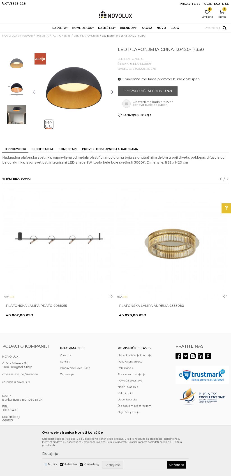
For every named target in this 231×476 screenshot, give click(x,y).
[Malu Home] (48, 124)
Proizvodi (26, 35)
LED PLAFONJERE (86, 35)
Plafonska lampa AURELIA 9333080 (151, 306)
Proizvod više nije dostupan (148, 91)
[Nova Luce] (9, 296)
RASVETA (42, 35)
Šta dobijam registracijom (134, 405)
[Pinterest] (208, 356)
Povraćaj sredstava (130, 380)
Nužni (52, 464)
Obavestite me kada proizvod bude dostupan (160, 79)
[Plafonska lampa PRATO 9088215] (58, 244)
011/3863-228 (29, 374)
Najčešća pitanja (128, 412)
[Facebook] (178, 356)
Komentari (68, 149)
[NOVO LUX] (115, 14)
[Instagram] (193, 356)
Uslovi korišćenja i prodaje (134, 355)
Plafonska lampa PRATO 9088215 (36, 306)
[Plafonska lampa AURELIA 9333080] (172, 244)
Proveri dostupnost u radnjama (110, 149)
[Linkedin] (200, 356)
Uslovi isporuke (127, 399)
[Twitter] (185, 356)
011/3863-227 (10, 374)
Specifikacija (42, 149)
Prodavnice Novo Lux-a (75, 368)
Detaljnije (50, 453)
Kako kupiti (125, 393)
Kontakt (65, 361)
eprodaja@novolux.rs (16, 382)
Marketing (91, 464)
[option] (16, 64)
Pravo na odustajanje (131, 374)
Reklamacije (126, 368)
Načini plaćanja (128, 386)
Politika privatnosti (130, 361)
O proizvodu (15, 149)
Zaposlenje (67, 374)
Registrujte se (216, 3)
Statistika (70, 464)
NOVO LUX (9, 35)
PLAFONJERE (61, 35)
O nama (65, 355)
